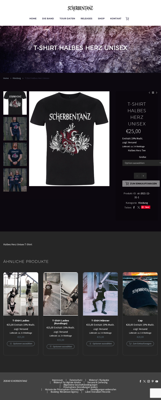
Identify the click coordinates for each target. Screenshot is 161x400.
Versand (132, 142)
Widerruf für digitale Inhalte (67, 382)
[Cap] (140, 294)
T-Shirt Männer (100, 320)
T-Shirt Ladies (20, 320)
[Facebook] (134, 207)
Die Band (48, 18)
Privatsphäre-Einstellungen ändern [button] (80, 387)
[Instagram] (148, 381)
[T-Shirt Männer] (100, 294)
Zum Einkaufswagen (143, 183)
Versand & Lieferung (97, 382)
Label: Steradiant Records (97, 392)
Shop (101, 18)
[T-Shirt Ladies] (20, 294)
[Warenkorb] (128, 19)
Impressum (57, 380)
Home (32, 18)
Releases (86, 18)
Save (147, 207)
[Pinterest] (152, 381)
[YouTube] (156, 381)
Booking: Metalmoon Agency (64, 392)
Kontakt (115, 18)
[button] (140, 343)
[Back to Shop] (153, 92)
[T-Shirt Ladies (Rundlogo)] (60, 294)
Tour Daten (67, 18)
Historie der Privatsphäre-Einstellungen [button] (64, 389)
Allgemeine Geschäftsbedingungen (80, 385)
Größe (142, 156)
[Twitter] (138, 207)
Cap (140, 320)
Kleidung (17, 78)
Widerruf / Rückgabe (99, 380)
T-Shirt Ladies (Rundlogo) (60, 322)
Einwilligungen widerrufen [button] (103, 389)
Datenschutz (75, 380)
